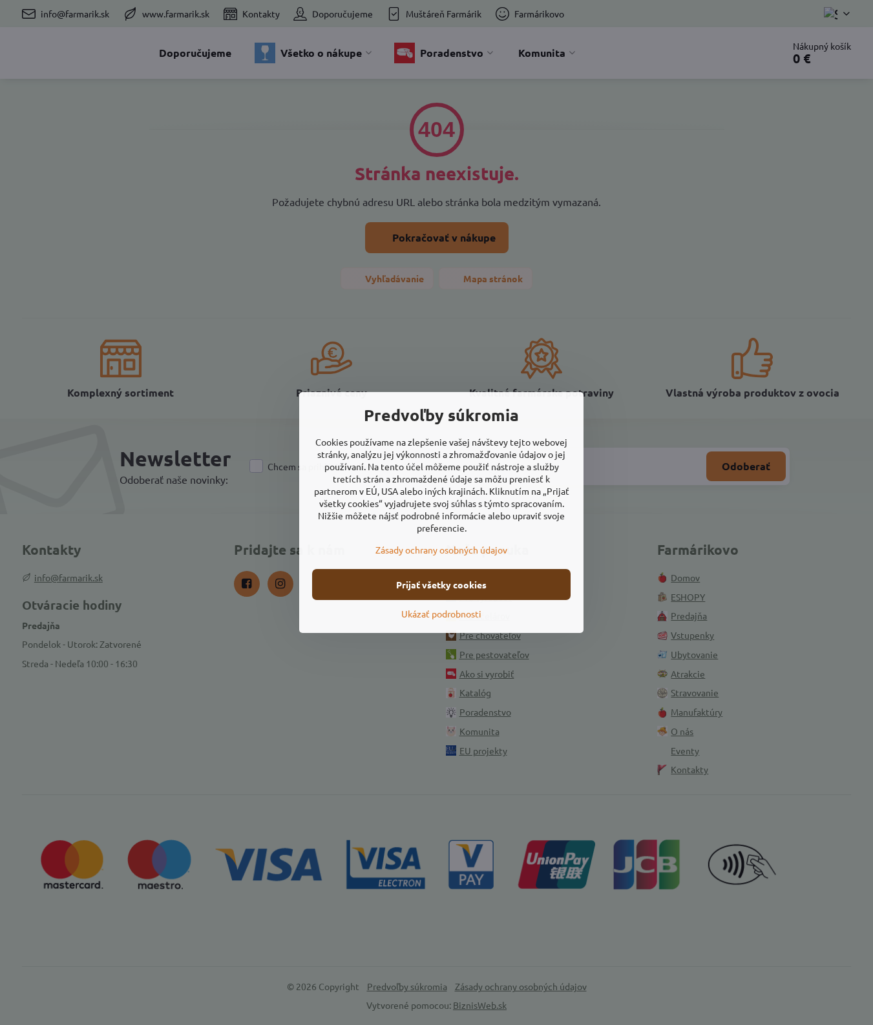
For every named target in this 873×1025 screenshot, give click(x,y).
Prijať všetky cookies (441, 584)
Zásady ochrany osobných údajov (441, 549)
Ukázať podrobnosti (441, 613)
